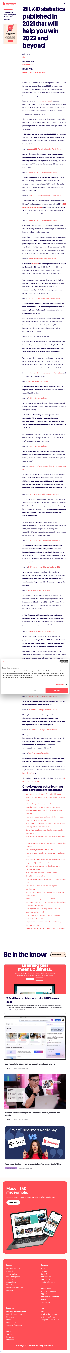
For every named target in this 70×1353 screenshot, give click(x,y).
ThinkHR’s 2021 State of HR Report (40, 590)
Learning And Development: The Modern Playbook (43, 794)
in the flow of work (28, 773)
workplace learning (46, 101)
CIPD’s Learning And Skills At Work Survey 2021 (44, 494)
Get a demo (13, 1202)
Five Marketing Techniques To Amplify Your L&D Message (45, 928)
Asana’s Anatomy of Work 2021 (38, 753)
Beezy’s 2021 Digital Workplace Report (41, 631)
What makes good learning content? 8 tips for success (45, 804)
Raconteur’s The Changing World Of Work (42, 730)
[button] (64, 3)
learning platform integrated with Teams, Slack (46, 373)
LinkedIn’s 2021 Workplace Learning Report (43, 172)
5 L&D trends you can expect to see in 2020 (41, 850)
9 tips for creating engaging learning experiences (43, 807)
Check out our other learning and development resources (10, 16)
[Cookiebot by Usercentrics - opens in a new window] (60, 661)
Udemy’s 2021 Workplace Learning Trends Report (45, 149)
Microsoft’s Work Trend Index (38, 381)
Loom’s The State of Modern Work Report (42, 258)
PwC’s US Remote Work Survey (38, 398)
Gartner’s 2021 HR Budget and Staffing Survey (44, 298)
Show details (60, 684)
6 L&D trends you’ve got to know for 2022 (40, 899)
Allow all (57, 690)
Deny (34, 690)
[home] (9, 3)
